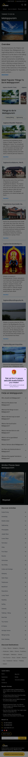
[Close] (25, 369)
